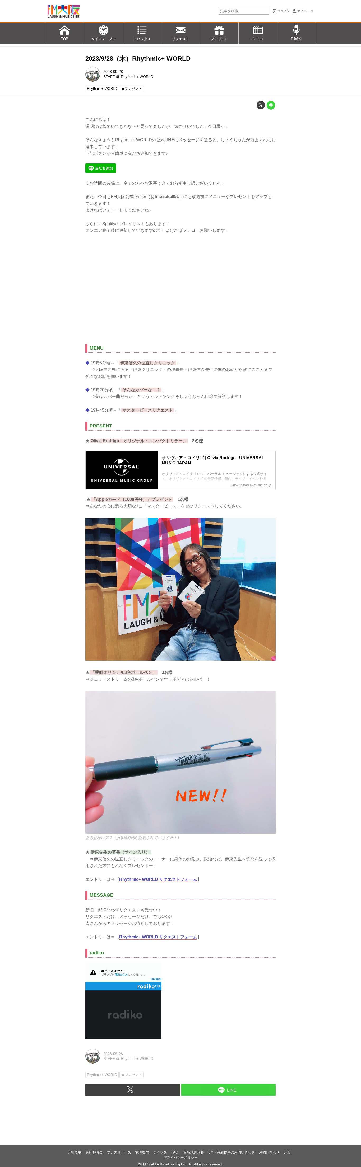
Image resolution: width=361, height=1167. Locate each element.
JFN (287, 1152)
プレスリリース (119, 1152)
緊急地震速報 (193, 1152)
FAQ (175, 1152)
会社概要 (74, 1152)
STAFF (109, 76)
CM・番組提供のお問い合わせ (231, 1152)
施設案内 (142, 1152)
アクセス (160, 1152)
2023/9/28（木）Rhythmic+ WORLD (138, 58)
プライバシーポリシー (180, 1158)
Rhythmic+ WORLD (137, 76)
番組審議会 (94, 1152)
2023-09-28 (113, 71)
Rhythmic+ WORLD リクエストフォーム (158, 879)
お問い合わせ (269, 1152)
